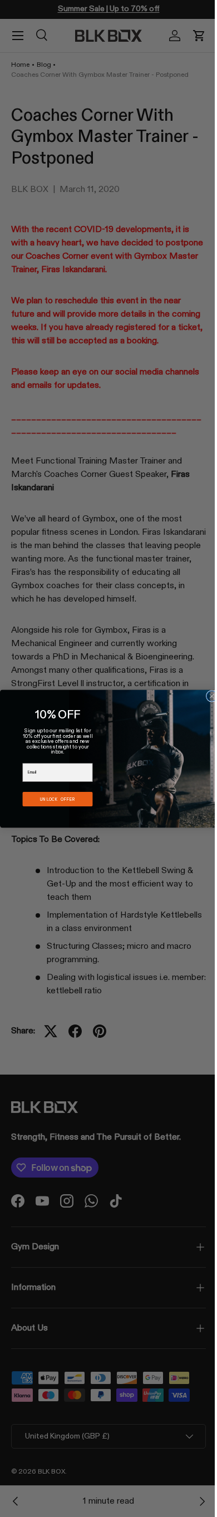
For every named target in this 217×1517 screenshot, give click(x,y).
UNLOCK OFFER (53, 799)
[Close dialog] (208, 696)
